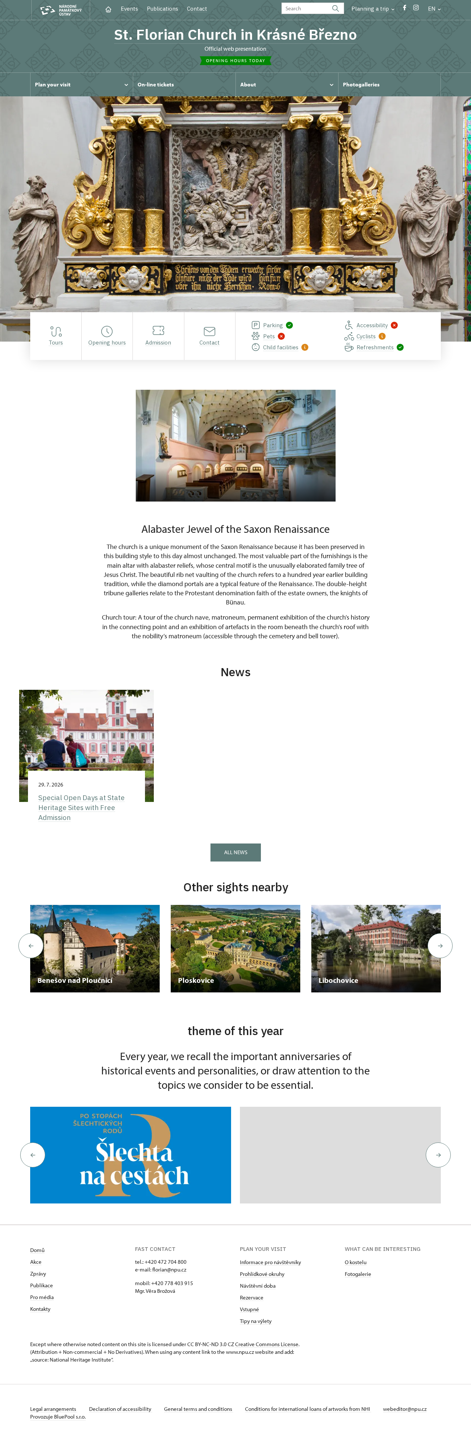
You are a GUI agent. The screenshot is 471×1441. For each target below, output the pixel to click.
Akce (36, 1261)
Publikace (41, 1285)
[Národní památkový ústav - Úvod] (60, 10)
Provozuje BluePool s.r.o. (58, 1416)
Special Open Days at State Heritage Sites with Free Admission (81, 807)
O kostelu (355, 1262)
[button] (32, 1154)
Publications (162, 8)
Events (129, 8)
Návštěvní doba (258, 1285)
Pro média (42, 1297)
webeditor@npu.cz (404, 1408)
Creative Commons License (266, 1344)
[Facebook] (404, 9)
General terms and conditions (198, 1408)
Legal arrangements (53, 1408)
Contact (197, 8)
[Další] (440, 945)
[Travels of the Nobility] (130, 1155)
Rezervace (251, 1297)
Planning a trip (370, 8)
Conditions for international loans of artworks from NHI (308, 1408)
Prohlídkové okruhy (262, 1273)
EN (432, 8)
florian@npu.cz (169, 1269)
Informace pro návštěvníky (270, 1262)
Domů (37, 1249)
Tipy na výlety (256, 1320)
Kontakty (40, 1308)
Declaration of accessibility (120, 1408)
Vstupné (249, 1309)
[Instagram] (416, 9)
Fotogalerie (358, 1273)
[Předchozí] (30, 945)
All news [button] (235, 852)
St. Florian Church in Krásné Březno (235, 34)
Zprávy (38, 1273)
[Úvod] (108, 8)
